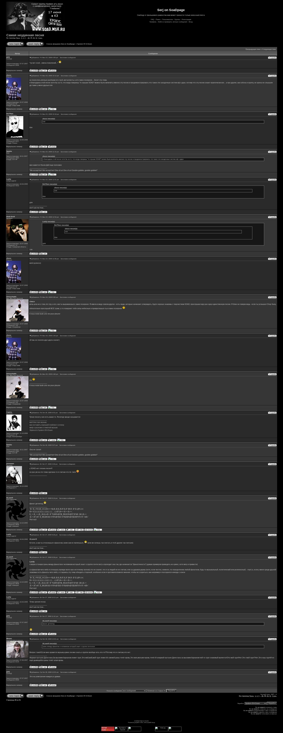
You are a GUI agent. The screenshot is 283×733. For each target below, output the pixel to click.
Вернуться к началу (14, 70)
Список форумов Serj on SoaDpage (60, 44)
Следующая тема (269, 49)
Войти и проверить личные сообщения (172, 22)
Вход (190, 22)
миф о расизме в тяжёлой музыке (43, 428)
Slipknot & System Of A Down (41, 430)
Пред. (18, 38)
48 (28, 38)
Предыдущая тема (253, 49)
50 (34, 38)
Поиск (158, 19)
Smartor (146, 721)
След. (40, 38)
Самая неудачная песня (25, 35)
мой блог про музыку (38, 422)
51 (36, 38)
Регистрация (186, 19)
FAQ (152, 19)
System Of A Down (84, 44)
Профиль (152, 22)
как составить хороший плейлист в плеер (46, 425)
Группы (177, 19)
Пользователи (167, 19)
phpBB (137, 722)
